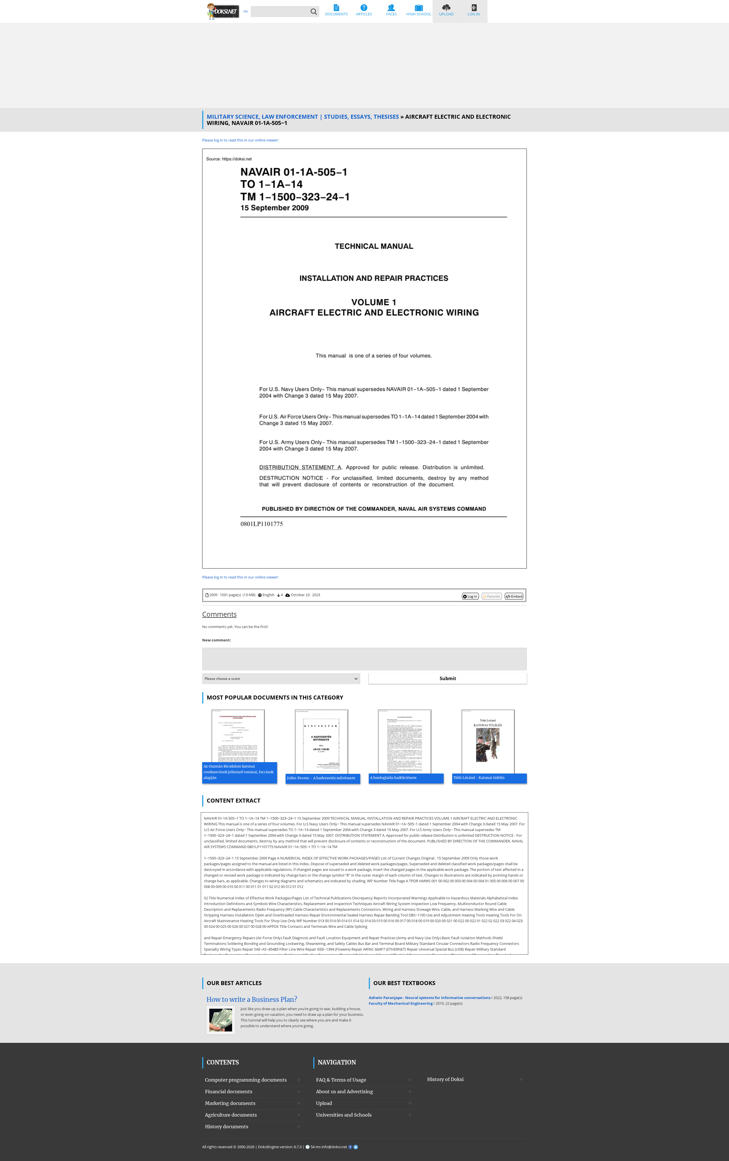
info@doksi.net (334, 1146)
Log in (474, 14)
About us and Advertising (344, 1091)
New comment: (216, 640)
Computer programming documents (246, 1080)
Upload (446, 14)
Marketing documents (230, 1103)
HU (245, 11)
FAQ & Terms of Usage (341, 1080)
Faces (391, 14)
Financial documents (228, 1091)
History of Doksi (445, 1079)
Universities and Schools (344, 1115)
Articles (364, 14)
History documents (226, 1126)
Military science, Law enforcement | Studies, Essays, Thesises (303, 116)
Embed (516, 596)
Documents (336, 14)
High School (418, 14)
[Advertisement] (364, 65)
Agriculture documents (231, 1115)
